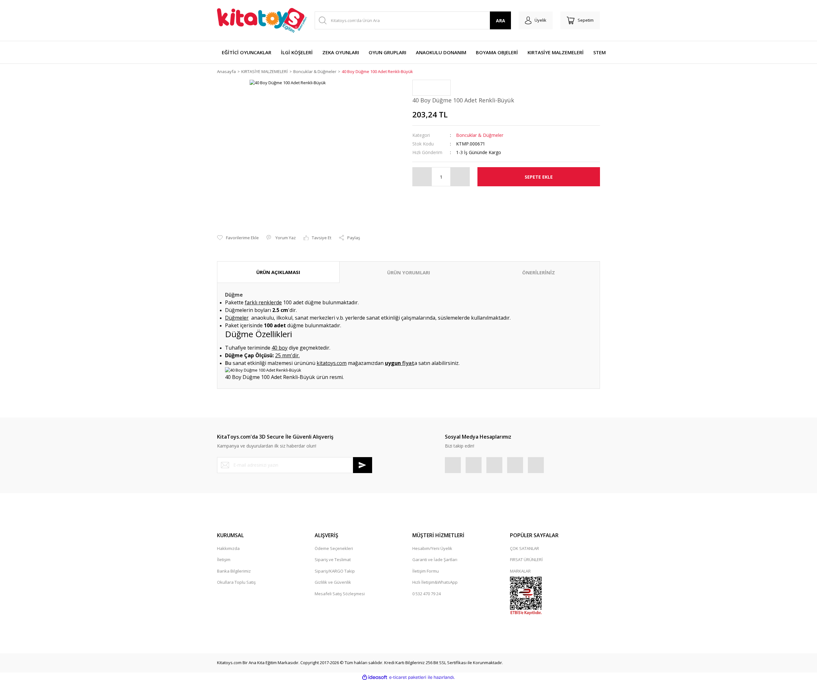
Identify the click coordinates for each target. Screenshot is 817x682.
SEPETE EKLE (539, 177)
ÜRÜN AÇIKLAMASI (278, 272)
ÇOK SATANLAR (524, 548)
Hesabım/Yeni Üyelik (432, 548)
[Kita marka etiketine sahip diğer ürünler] (431, 88)
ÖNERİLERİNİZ (538, 272)
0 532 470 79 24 (426, 594)
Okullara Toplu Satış (236, 582)
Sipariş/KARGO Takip (335, 571)
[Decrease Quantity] (422, 176)
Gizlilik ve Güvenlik (333, 582)
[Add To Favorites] (238, 238)
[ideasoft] (374, 677)
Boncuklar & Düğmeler (479, 135)
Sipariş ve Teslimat (333, 559)
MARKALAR (520, 571)
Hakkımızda (228, 548)
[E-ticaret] (407, 677)
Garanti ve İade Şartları (434, 559)
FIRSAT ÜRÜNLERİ (526, 559)
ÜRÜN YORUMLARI (408, 272)
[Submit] (362, 465)
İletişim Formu (425, 571)
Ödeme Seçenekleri (334, 548)
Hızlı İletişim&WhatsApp (435, 582)
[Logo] (262, 20)
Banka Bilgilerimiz (234, 571)
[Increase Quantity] (459, 176)
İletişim (223, 559)
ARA (500, 21)
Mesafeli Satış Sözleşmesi (340, 594)
